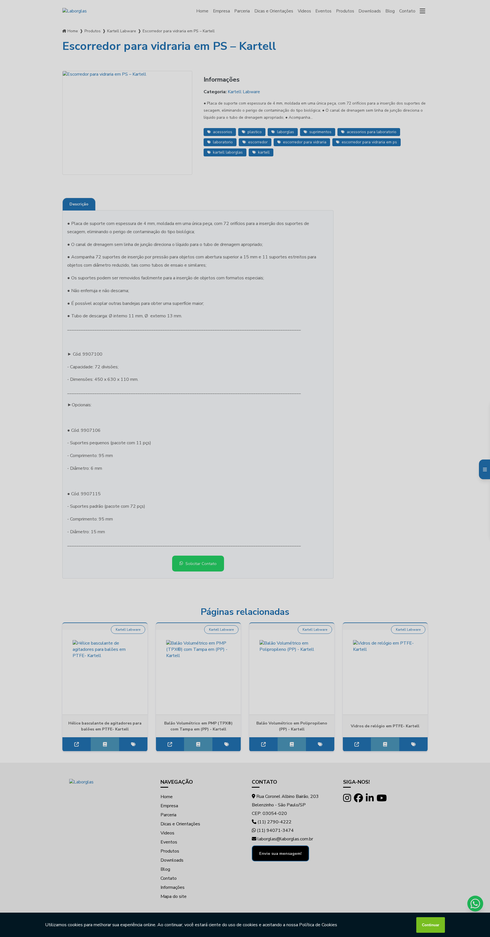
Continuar (430, 925)
